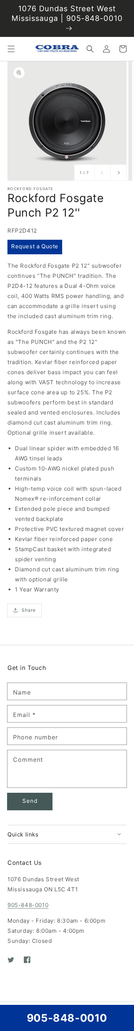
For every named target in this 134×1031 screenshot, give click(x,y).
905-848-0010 (27, 905)
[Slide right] (118, 172)
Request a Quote (34, 246)
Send (30, 800)
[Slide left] (102, 172)
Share (29, 610)
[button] (11, 49)
